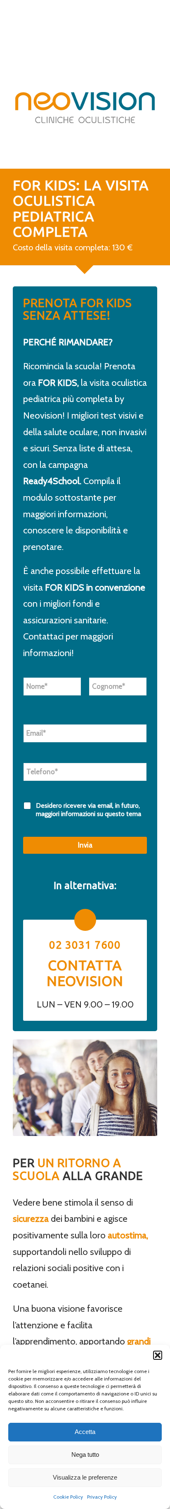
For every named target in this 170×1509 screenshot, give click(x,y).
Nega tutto (85, 1454)
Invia (85, 845)
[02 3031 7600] (85, 920)
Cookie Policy (68, 1497)
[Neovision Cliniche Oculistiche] (85, 107)
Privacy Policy (102, 1497)
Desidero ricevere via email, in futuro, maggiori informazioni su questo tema (88, 810)
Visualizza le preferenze (85, 1477)
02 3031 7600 (85, 945)
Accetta (85, 1431)
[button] (157, 1355)
